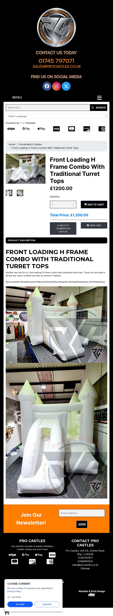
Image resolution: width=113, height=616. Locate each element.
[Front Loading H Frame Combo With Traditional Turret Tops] (25, 169)
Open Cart (95, 225)
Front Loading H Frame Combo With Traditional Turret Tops (45, 147)
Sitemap (85, 568)
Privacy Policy (14, 591)
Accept (20, 604)
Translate (30, 122)
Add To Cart (95, 204)
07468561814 (85, 561)
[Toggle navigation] (99, 97)
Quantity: (55, 196)
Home (12, 144)
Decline (47, 604)
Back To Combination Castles (63, 228)
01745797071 (85, 557)
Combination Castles (30, 144)
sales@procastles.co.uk (85, 564)
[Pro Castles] (56, 27)
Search (100, 107)
